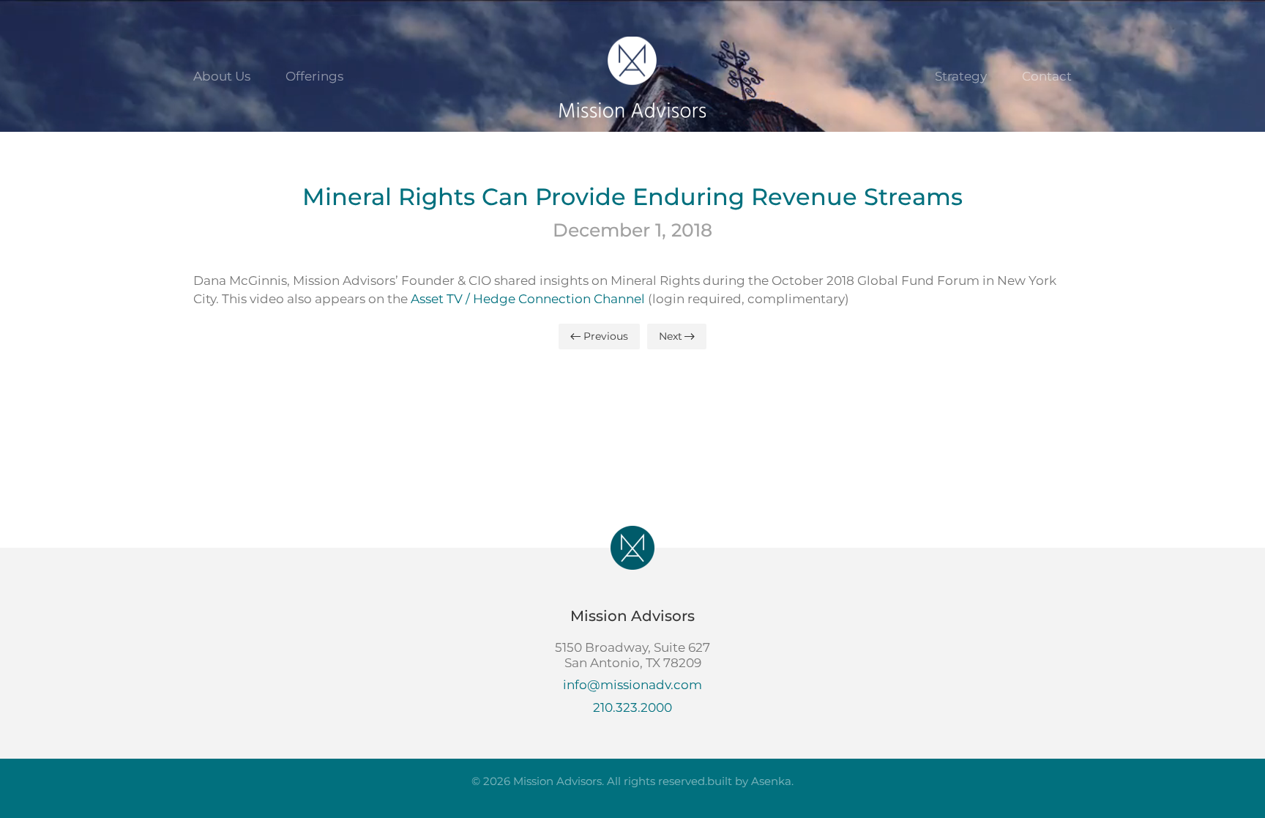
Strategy (961, 76)
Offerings (314, 76)
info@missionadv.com (632, 684)
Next (670, 336)
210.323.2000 (632, 707)
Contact (1047, 76)
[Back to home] (632, 77)
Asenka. (772, 781)
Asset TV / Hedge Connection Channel (528, 298)
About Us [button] (221, 76)
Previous (605, 336)
